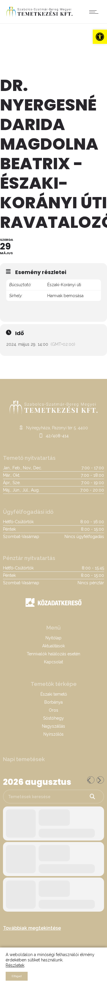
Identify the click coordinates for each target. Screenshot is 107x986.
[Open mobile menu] (95, 12)
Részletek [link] (15, 965)
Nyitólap (53, 638)
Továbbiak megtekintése (32, 928)
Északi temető (53, 694)
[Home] (39, 16)
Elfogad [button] (17, 976)
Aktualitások (53, 646)
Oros (53, 710)
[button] (100, 37)
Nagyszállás (53, 726)
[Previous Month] (91, 780)
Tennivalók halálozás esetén (53, 654)
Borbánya (53, 702)
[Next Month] (100, 780)
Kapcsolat (53, 662)
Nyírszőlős (53, 734)
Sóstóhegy (53, 718)
